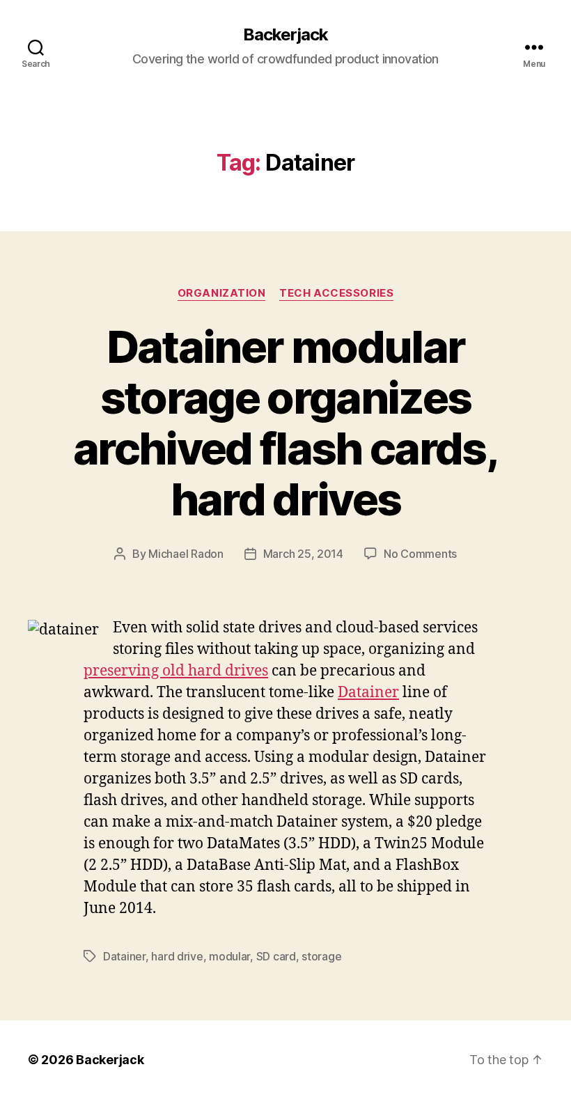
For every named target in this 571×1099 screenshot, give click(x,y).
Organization (222, 293)
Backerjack (285, 34)
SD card (276, 956)
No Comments (420, 554)
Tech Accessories (336, 293)
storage (321, 956)
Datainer (368, 692)
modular (229, 956)
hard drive (177, 956)
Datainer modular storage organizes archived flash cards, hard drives (285, 423)
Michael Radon (186, 554)
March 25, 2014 (303, 554)
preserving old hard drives (176, 671)
